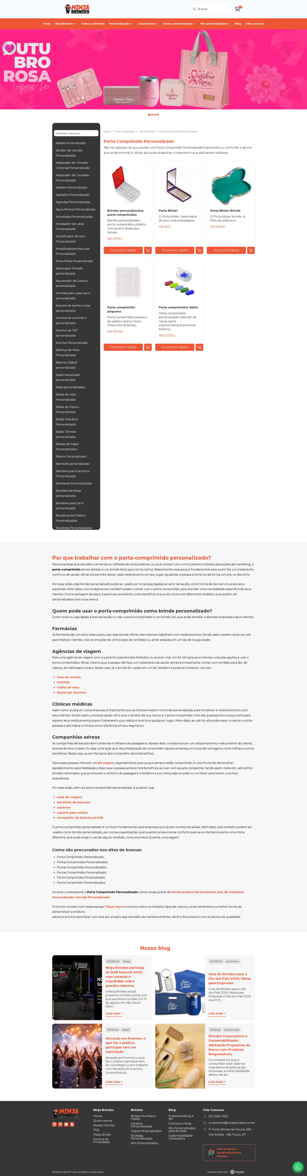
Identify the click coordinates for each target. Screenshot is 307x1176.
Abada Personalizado (71, 143)
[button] (123, 250)
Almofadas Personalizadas (74, 216)
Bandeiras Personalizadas (73, 528)
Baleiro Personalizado (71, 456)
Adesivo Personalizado (71, 187)
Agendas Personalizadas (73, 202)
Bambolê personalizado (72, 464)
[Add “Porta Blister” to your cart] (199, 250)
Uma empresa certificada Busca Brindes (229, 1152)
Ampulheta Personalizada (74, 261)
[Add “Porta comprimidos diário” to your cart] (199, 347)
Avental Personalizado (72, 343)
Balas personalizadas (70, 387)
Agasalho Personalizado (73, 195)
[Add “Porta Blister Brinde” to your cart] (251, 250)
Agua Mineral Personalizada (75, 209)
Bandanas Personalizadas (74, 483)
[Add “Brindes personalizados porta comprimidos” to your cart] (148, 250)
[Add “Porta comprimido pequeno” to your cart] (148, 347)
